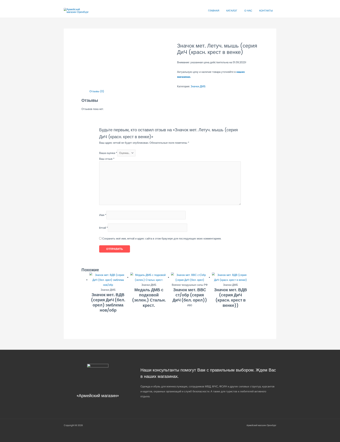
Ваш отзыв (106, 159)
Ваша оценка (108, 153)
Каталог (231, 10)
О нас (248, 10)
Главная (213, 10)
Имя (102, 215)
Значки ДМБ (198, 86)
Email (103, 228)
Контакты (266, 10)
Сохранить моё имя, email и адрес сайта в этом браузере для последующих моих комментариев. (161, 238)
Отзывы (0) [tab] (96, 91)
